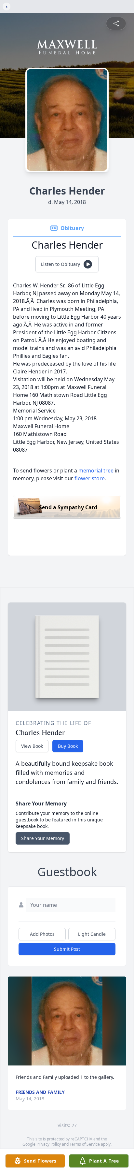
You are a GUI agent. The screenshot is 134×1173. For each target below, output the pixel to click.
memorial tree (96, 470)
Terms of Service (85, 1144)
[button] (67, 1021)
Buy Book (68, 746)
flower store (89, 478)
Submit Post (67, 949)
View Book (32, 746)
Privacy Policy (48, 1144)
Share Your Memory (42, 838)
